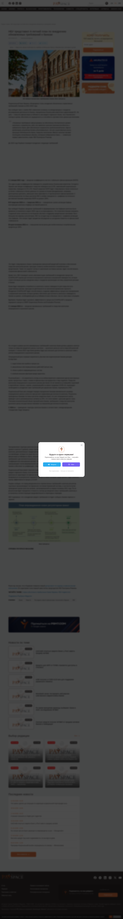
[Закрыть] (81, 445)
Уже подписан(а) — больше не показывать (61, 471)
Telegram (53, 464)
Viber (72, 464)
